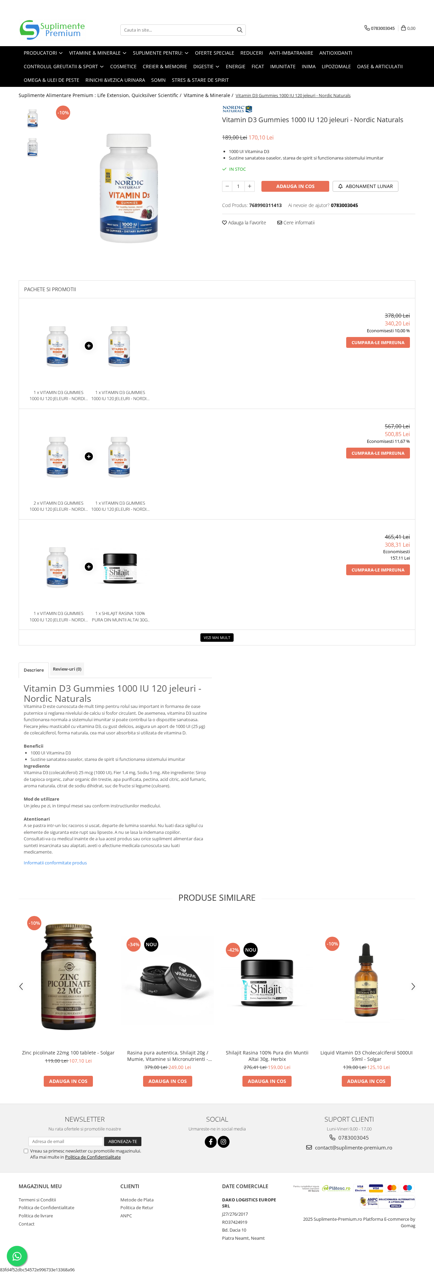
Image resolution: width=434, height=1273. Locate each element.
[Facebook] (211, 1142)
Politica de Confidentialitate (93, 1157)
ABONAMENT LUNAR (368, 186)
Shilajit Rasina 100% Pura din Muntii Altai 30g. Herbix (267, 1055)
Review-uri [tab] (67, 669)
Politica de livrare (36, 1216)
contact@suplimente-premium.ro (353, 1147)
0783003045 (353, 1137)
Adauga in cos (295, 186)
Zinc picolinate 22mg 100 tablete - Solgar (68, 1052)
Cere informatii (298, 222)
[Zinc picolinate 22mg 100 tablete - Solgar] (68, 980)
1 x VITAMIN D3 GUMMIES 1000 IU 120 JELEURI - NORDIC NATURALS (58, 395)
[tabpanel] (131, 185)
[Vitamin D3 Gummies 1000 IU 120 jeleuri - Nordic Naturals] (131, 185)
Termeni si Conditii (37, 1200)
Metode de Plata (137, 1200)
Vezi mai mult (217, 637)
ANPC (126, 1216)
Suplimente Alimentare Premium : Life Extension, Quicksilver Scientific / (101, 95)
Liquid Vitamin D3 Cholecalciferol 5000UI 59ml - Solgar (366, 1055)
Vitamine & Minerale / (209, 95)
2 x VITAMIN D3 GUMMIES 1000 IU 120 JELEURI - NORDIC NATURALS (58, 506)
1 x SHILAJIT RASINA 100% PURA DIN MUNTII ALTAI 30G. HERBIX (120, 616)
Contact (27, 1224)
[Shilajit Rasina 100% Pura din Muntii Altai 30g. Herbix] (267, 980)
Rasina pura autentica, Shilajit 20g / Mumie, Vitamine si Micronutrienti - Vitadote (167, 1055)
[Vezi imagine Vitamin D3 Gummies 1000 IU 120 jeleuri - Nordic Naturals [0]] (33, 118)
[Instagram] (224, 1142)
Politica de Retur (136, 1207)
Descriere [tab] (34, 670)
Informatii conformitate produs (55, 863)
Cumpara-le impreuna (378, 342)
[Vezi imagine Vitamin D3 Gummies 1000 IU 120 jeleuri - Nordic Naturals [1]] (33, 147)
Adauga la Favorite (246, 222)
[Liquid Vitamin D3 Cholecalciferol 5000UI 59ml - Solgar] (366, 980)
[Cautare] (240, 30)
